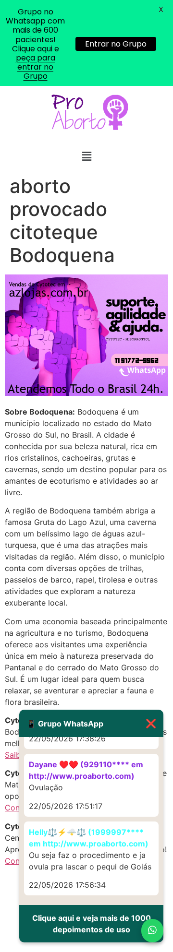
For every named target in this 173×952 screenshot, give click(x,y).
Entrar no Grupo (116, 43)
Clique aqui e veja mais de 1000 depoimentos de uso (91, 923)
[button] (86, 157)
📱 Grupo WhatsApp (91, 723)
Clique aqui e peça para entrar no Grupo (35, 62)
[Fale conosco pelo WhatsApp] (152, 930)
